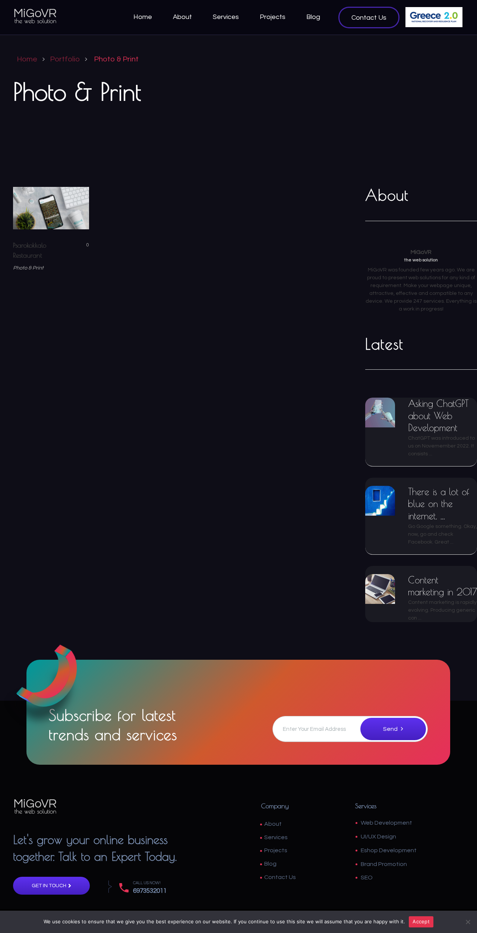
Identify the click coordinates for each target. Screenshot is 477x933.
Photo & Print (28, 268)
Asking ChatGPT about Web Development (438, 415)
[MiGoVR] (35, 16)
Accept (421, 921)
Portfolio (65, 59)
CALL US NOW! (147, 883)
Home (27, 59)
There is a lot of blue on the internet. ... (438, 503)
